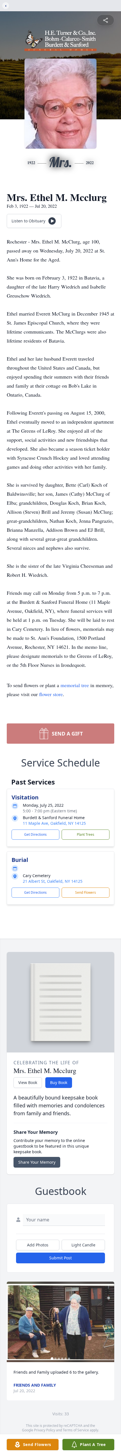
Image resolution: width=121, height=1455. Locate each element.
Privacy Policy (44, 1430)
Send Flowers (85, 892)
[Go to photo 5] (65, 1359)
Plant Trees (85, 834)
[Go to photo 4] (62, 1359)
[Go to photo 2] (55, 1359)
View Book (27, 1082)
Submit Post (60, 1257)
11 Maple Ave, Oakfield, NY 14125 (54, 823)
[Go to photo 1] (52, 1358)
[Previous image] (12, 1321)
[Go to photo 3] (59, 1359)
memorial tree (74, 685)
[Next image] (108, 1321)
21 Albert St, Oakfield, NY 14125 (52, 881)
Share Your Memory (36, 1162)
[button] (60, 1322)
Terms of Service (76, 1430)
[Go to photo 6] (69, 1359)
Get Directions (35, 834)
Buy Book (58, 1082)
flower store (51, 694)
